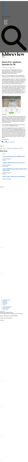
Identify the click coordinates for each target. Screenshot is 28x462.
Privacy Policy (6, 309)
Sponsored (6, 7)
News (5, 2)
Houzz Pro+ (12, 141)
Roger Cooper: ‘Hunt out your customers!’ (14, 176)
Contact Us (2, 311)
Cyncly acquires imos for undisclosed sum (14, 156)
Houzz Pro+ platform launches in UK (15, 148)
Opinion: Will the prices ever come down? (14, 162)
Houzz (8, 141)
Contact (5, 11)
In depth (5, 5)
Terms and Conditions (7, 306)
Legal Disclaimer (6, 307)
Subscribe (6, 23)
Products (5, 6)
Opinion (5, 3)
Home (5, 1)
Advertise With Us (6, 299)
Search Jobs (5, 303)
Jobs (5, 9)
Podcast (5, 22)
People (5, 8)
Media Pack (6, 14)
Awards (5, 21)
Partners (5, 12)
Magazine (6, 20)
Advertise (6, 13)
